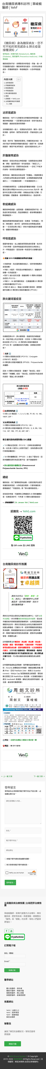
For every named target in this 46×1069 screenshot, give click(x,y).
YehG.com (33, 502)
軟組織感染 (9, 88)
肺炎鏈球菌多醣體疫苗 (13, 465)
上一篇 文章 (6, 776)
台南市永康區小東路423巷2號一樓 (23, 740)
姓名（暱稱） (9, 953)
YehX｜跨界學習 (12, 1012)
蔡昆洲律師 (10, 1017)
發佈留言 (6, 54)
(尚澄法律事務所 (31, 1061)
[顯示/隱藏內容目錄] (17, 79)
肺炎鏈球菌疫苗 (11, 93)
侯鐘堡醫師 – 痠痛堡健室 (16, 995)
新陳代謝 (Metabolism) (20, 54)
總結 (7, 96)
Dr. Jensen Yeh (21, 502)
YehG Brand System (17, 1056)
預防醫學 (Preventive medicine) (24, 56)
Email (7, 961)
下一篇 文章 (39, 776)
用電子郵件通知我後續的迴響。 (18, 858)
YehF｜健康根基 (12, 1015)
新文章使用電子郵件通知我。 (18, 864)
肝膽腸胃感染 (10, 85)
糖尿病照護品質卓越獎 (26, 618)
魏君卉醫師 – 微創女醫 (15, 991)
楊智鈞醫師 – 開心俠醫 (15, 993)
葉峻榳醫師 (17, 1059)
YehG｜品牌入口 (12, 1010)
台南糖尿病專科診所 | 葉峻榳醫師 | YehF (22, 5)
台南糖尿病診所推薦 (12, 101)
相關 (10, 104)
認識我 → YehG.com (12, 98)
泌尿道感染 (9, 83)
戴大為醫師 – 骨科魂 (14, 988)
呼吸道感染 (9, 90)
